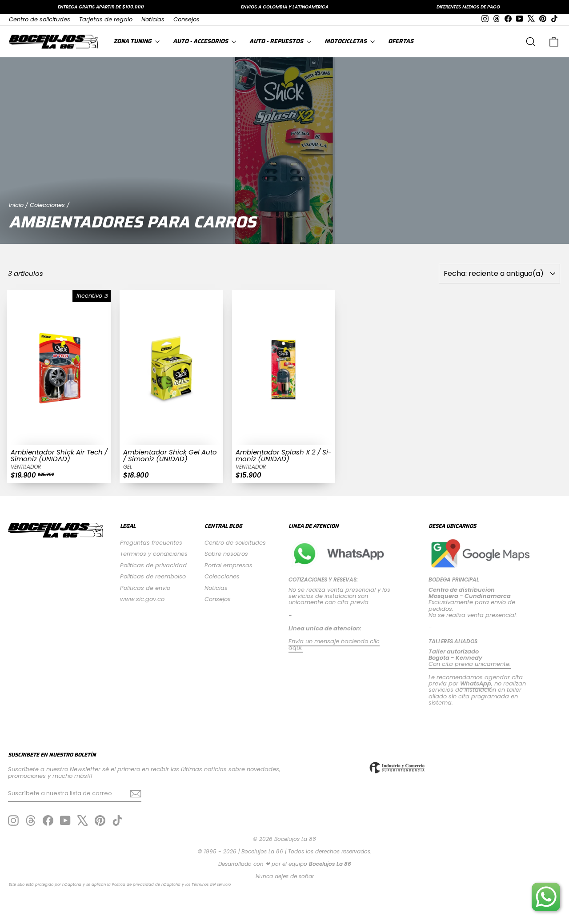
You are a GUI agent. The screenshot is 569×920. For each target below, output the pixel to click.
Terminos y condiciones (154, 554)
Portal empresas (228, 565)
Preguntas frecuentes (151, 542)
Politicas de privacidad (153, 565)
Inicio (16, 205)
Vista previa (59, 436)
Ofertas (400, 41)
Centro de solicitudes (39, 19)
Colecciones (47, 205)
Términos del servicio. (212, 884)
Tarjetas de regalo (105, 19)
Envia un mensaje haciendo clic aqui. (334, 644)
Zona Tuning (133, 41)
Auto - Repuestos (277, 41)
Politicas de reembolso (153, 576)
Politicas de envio (145, 588)
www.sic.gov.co (142, 599)
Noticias (152, 19)
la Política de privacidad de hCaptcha (144, 884)
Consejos (186, 19)
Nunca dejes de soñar (285, 876)
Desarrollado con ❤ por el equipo (284, 864)
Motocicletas (346, 41)
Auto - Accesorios (201, 41)
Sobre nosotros (226, 554)
